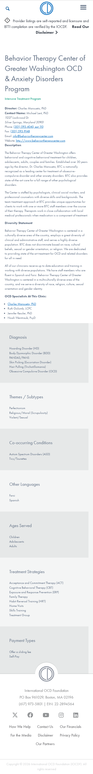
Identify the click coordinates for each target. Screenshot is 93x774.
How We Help (20, 726)
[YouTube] (45, 717)
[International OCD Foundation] (46, 12)
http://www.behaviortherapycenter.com (40, 140)
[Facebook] (30, 717)
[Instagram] (61, 717)
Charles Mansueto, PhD (22, 304)
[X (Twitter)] (15, 717)
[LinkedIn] (76, 717)
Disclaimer (45, 735)
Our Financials (70, 726)
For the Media (20, 735)
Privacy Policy (70, 735)
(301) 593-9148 (20, 131)
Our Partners (45, 744)
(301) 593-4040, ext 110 (28, 126)
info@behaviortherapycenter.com (33, 136)
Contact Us (45, 726)
